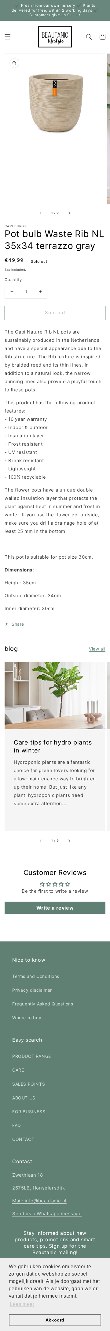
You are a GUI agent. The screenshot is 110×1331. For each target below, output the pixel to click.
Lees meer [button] (22, 1304)
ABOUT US (23, 1097)
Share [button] (18, 624)
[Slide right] (69, 213)
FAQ (16, 1125)
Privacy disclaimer (32, 990)
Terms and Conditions (35, 976)
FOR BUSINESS (28, 1111)
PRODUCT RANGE (31, 1056)
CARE (18, 1070)
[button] (7, 36)
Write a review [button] (55, 908)
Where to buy (26, 1017)
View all (97, 648)
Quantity (13, 279)
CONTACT (23, 1139)
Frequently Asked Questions (42, 1003)
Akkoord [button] (55, 1320)
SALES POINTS (28, 1084)
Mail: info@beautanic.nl (39, 1201)
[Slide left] (41, 213)
